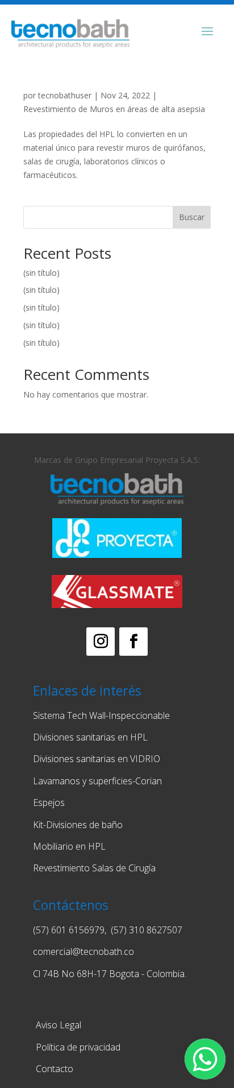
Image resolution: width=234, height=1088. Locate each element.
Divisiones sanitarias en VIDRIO (96, 758)
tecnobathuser (64, 95)
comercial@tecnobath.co (83, 951)
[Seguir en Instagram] (100, 641)
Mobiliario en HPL (69, 846)
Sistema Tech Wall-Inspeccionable (101, 715)
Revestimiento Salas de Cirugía (94, 868)
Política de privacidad (78, 1047)
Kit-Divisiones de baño (79, 824)
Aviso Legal (58, 1025)
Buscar (191, 217)
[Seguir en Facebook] (133, 641)
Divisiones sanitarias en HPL (90, 737)
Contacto (54, 1068)
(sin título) (41, 272)
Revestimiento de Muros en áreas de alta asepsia (114, 109)
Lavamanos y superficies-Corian (97, 781)
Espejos (49, 802)
